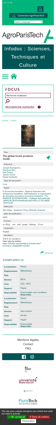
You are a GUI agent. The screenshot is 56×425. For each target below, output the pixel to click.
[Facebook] (24, 356)
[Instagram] (32, 356)
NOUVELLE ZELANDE (39, 200)
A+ (11, 3)
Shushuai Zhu (9, 170)
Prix (46, 196)
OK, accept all (17, 417)
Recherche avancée (19, 107)
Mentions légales (28, 339)
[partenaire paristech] (28, 401)
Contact (28, 344)
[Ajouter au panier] (48, 157)
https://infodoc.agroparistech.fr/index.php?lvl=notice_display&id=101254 (22, 244)
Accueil (5, 121)
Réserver (49, 253)
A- (5, 3)
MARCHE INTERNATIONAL (15, 198)
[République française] (28, 369)
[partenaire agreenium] (28, 391)
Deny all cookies (40, 417)
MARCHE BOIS (10, 200)
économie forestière (34, 196)
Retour (13, 121)
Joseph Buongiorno (11, 168)
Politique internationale (39, 198)
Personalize (28, 421)
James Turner (9, 175)
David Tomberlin (10, 177)
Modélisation (23, 200)
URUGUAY (8, 203)
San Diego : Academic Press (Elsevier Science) (24, 210)
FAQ (28, 348)
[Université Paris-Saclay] (28, 380)
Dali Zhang (8, 172)
